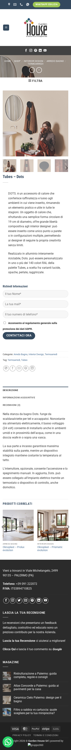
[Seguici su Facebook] (26, 50)
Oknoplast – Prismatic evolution (49, 549)
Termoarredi (36, 63)
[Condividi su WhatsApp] (6, 368)
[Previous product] (39, 70)
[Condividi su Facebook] (13, 368)
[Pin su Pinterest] (26, 368)
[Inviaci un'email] (26, 601)
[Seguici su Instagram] (30, 50)
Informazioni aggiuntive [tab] (19, 397)
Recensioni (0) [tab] (12, 405)
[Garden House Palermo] (9, 4)
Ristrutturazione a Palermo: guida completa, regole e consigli (35, 675)
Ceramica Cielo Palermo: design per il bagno (37, 699)
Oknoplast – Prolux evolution (13, 549)
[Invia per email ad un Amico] (19, 368)
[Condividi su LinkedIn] (32, 368)
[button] (6, 28)
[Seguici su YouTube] (45, 50)
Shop (17, 61)
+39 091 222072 (26, 584)
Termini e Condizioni (45, 735)
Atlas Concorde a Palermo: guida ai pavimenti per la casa (36, 687)
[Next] (66, 168)
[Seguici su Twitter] (19, 601)
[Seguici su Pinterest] (35, 50)
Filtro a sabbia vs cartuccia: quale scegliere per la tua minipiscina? (35, 711)
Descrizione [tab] (10, 390)
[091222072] (22, 4)
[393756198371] (28, 4)
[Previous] (3, 534)
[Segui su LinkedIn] (40, 50)
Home (7, 61)
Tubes (24, 360)
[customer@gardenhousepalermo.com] (15, 4)
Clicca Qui (9, 649)
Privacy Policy (22, 735)
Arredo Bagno (55, 61)
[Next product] (32, 70)
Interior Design (33, 61)
